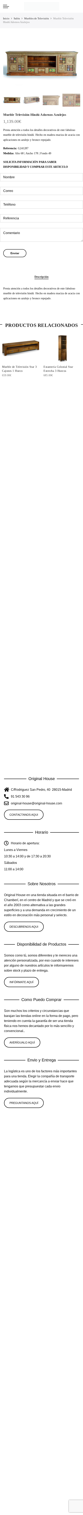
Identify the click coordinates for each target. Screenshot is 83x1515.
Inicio (6, 18)
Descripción (41, 276)
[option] (41, 64)
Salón (17, 18)
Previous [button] (10, 64)
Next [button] (73, 64)
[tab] (41, 277)
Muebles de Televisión (36, 18)
